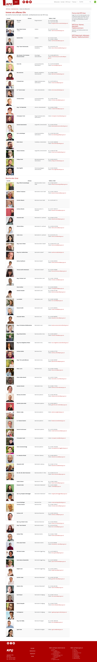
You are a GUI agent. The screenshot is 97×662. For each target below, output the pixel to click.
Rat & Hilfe (75, 650)
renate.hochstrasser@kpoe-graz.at (59, 430)
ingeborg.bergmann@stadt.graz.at (59, 612)
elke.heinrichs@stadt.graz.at (57, 74)
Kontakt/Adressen (77, 656)
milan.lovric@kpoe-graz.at (57, 370)
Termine (53, 649)
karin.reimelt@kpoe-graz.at (57, 526)
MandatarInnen (76, 655)
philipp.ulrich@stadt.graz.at (57, 160)
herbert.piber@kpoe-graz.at (57, 535)
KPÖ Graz (67, 2)
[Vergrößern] (10, 23)
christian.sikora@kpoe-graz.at (58, 100)
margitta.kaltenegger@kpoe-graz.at (59, 493)
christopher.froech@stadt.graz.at (58, 116)
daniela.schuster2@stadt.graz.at (58, 387)
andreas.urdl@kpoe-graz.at (57, 514)
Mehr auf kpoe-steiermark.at (57, 648)
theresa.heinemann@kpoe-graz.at (59, 271)
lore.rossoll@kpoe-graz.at (57, 300)
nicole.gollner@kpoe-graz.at (57, 288)
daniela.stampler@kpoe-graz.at (58, 292)
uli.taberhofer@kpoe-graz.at (57, 108)
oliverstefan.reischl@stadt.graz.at (58, 378)
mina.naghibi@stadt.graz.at (57, 169)
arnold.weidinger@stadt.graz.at (58, 502)
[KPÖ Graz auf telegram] (30, 2)
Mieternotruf (76, 651)
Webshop (53, 658)
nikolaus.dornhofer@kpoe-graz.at (58, 396)
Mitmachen (57, 2)
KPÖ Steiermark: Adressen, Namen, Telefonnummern (80, 36)
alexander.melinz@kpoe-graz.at (58, 318)
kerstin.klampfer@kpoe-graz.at (58, 604)
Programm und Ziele (55, 659)
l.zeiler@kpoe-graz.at (56, 486)
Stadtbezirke (76, 653)
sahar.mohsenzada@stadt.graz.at (58, 48)
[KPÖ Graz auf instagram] (27, 2)
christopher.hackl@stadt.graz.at (58, 438)
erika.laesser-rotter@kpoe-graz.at (58, 544)
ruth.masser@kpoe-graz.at (57, 596)
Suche (32, 656)
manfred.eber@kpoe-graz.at (57, 40)
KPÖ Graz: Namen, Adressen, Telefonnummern (78, 26)
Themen (74, 2)
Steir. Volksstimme (57, 656)
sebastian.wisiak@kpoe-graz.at (58, 456)
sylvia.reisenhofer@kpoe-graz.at (58, 561)
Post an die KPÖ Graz (79, 13)
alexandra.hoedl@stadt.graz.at (58, 465)
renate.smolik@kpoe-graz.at (57, 309)
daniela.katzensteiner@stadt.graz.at (59, 126)
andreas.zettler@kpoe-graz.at (58, 352)
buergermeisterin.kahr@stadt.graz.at (59, 23)
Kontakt (63, 2)
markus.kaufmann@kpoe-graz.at (58, 262)
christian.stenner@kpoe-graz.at (58, 506)
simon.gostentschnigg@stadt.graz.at (59, 448)
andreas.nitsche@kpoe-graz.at (58, 210)
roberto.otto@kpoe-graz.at (57, 587)
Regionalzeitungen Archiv (58, 655)
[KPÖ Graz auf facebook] (23, 2)
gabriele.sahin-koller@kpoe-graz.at (59, 404)
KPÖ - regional (54, 650)
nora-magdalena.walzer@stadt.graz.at (59, 342)
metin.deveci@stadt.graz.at (57, 143)
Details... (18, 22)
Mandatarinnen (56, 651)
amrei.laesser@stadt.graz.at (57, 90)
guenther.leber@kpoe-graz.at (57, 578)
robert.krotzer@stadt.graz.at (57, 30)
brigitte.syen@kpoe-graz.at (57, 570)
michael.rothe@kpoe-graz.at (57, 335)
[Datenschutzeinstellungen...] (95, 2)
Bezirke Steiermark (57, 652)
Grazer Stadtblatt (76, 657)
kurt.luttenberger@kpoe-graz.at (58, 134)
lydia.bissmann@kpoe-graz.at (58, 361)
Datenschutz (32, 651)
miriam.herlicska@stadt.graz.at (58, 152)
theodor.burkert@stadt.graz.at (58, 420)
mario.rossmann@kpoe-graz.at (58, 474)
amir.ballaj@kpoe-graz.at (57, 622)
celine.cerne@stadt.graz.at (57, 236)
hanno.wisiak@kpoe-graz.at (57, 245)
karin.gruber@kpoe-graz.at (57, 552)
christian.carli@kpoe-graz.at (57, 279)
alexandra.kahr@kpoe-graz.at (57, 219)
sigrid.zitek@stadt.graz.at (57, 629)
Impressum (32, 653)
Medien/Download (55, 653)
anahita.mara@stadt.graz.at (57, 252)
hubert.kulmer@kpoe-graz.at (57, 483)
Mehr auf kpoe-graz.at (77, 648)
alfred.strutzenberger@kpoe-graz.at (59, 184)
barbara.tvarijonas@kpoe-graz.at (58, 193)
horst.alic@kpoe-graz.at (56, 65)
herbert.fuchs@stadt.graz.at (57, 523)
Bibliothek (56, 657)
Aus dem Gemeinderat (77, 652)
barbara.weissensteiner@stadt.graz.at (59, 325)
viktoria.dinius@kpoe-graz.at (57, 227)
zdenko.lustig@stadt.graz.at (57, 412)
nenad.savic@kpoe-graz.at (57, 82)
